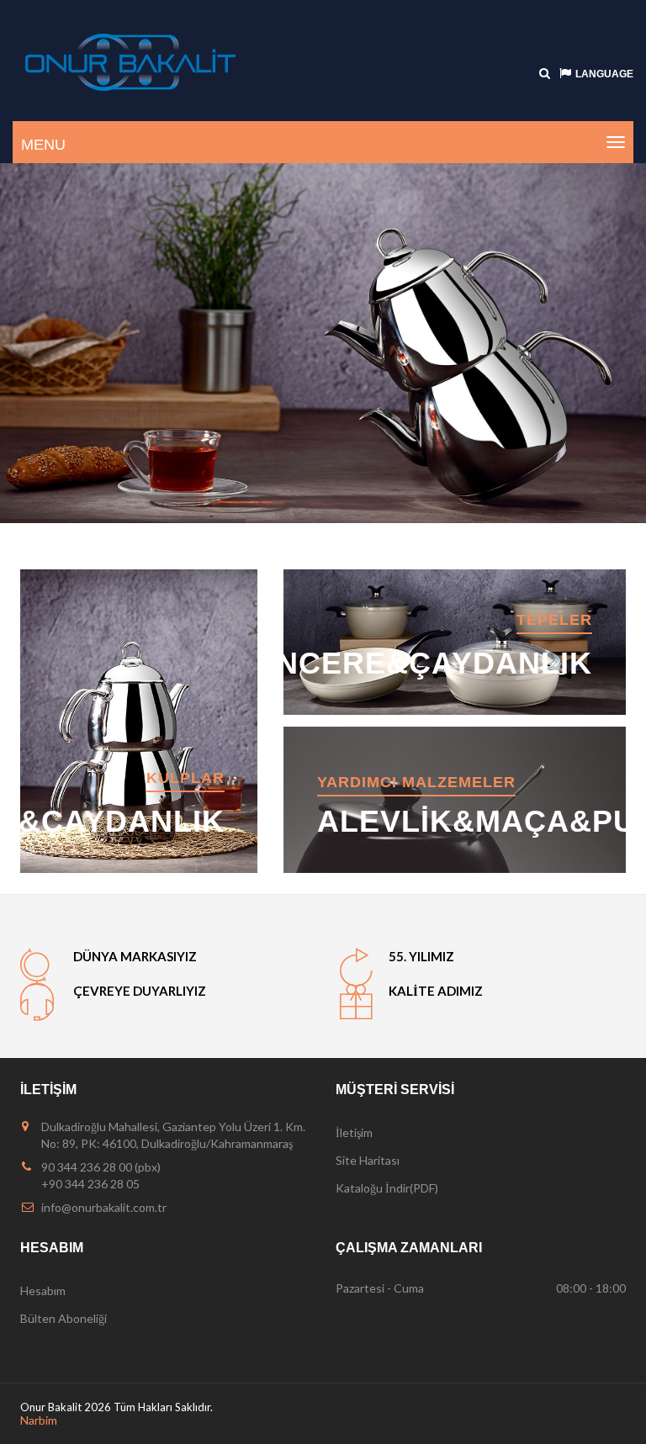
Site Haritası (368, 1160)
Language (604, 74)
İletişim (354, 1132)
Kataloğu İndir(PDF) (387, 1188)
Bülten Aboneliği (63, 1318)
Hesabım (43, 1290)
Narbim (38, 1420)
